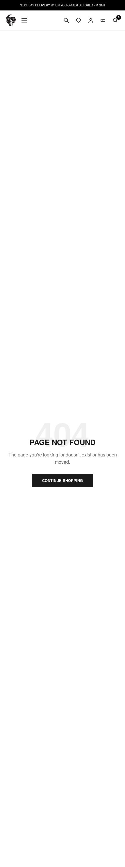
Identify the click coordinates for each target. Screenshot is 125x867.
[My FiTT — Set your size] (103, 20)
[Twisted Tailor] (11, 20)
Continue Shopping (62, 480)
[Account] (91, 20)
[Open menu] (24, 20)
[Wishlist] (78, 20)
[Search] (66, 20)
